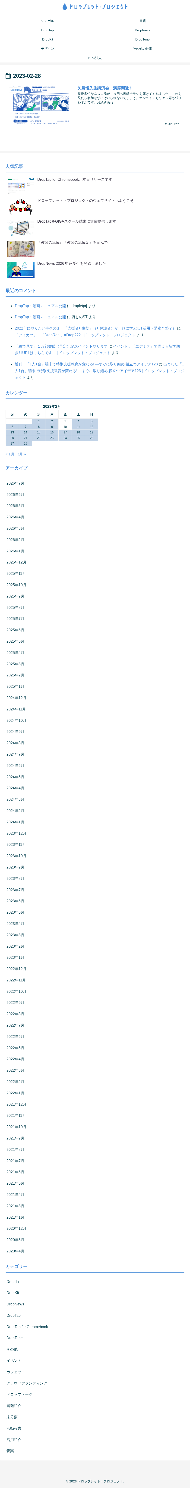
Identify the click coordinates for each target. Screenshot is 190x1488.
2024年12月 (16, 698)
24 (65, 438)
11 (78, 427)
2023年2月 (15, 946)
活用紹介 (13, 1440)
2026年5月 (15, 506)
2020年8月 (15, 1240)
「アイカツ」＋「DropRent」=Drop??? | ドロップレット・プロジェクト (75, 335)
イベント (13, 1361)
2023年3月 (15, 935)
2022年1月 (15, 1093)
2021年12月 (16, 1104)
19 (91, 432)
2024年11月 (16, 709)
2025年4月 (15, 653)
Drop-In (12, 1282)
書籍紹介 (13, 1406)
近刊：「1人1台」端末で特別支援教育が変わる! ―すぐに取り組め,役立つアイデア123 (86, 364)
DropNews (15, 1304)
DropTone (14, 1338)
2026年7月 (15, 483)
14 (25, 432)
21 (25, 438)
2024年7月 (15, 754)
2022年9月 (15, 1003)
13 (12, 432)
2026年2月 (15, 540)
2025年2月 (15, 675)
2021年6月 (15, 1172)
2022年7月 (15, 1025)
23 (52, 438)
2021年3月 (15, 1206)
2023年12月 (16, 833)
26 (91, 438)
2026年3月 (15, 528)
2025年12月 (16, 562)
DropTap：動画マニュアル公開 (40, 306)
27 (12, 443)
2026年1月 (15, 551)
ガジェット (15, 1372)
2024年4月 (15, 788)
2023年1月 (15, 957)
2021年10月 (16, 1127)
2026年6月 (15, 495)
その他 (12, 1349)
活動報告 (13, 1428)
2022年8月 (15, 1014)
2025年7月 (15, 619)
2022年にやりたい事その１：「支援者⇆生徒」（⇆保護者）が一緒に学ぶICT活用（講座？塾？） (95, 328)
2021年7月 (15, 1161)
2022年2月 (15, 1082)
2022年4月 (15, 1059)
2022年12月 (16, 969)
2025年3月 (15, 664)
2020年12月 (16, 1228)
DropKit (12, 1293)
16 (52, 432)
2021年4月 (15, 1195)
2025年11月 (16, 574)
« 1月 (10, 454)
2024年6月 (15, 766)
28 (25, 443)
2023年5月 (15, 912)
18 (78, 432)
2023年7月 (15, 890)
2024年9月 (15, 732)
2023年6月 (15, 901)
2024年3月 (15, 799)
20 (12, 438)
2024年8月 (15, 743)
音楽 (10, 1451)
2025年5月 (15, 641)
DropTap (13, 1315)
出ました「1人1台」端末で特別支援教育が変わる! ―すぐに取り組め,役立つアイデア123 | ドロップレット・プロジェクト (99, 371)
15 (38, 432)
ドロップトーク (19, 1394)
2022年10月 (16, 991)
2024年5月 (15, 777)
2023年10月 (16, 856)
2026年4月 (15, 517)
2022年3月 (15, 1070)
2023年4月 (15, 924)
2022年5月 (15, 1048)
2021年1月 (15, 1217)
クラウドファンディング (26, 1383)
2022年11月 (16, 980)
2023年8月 (15, 879)
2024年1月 (15, 822)
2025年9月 (15, 596)
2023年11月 (16, 845)
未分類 (12, 1417)
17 (65, 432)
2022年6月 (15, 1037)
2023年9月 (15, 867)
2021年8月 (15, 1150)
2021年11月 (16, 1116)
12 (91, 427)
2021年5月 (15, 1183)
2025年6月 (15, 630)
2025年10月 (16, 585)
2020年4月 (15, 1251)
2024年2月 (15, 811)
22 (38, 438)
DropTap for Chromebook (27, 1327)
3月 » (21, 454)
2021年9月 (15, 1138)
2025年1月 (15, 686)
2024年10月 (16, 720)
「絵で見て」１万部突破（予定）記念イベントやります (61, 346)
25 (78, 438)
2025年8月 (15, 608)
